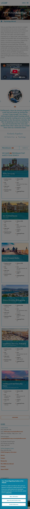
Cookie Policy (9, 492)
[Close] (25, 480)
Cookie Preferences (13, 504)
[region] (14, 494)
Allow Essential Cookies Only (14, 500)
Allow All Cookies (14, 496)
